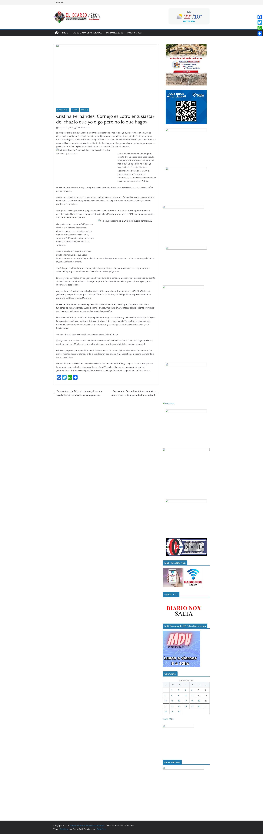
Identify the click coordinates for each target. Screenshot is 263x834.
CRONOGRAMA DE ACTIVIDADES (87, 32)
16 (179, 700)
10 (186, 695)
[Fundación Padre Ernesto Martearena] (56, 32)
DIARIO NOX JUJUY (114, 32)
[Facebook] (259, 17)
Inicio (65, 32)
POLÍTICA (75, 110)
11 (192, 695)
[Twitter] (259, 22)
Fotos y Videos (135, 32)
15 (172, 700)
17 (186, 700)
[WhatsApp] (259, 28)
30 (179, 711)
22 (172, 706)
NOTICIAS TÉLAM (62, 110)
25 (192, 706)
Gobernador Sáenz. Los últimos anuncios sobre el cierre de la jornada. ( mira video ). (133, 393)
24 (186, 706)
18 (192, 700)
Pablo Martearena (83, 128)
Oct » (171, 719)
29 (172, 711)
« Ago (165, 719)
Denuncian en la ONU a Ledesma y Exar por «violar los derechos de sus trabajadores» (79, 393)
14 (166, 700)
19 (199, 700)
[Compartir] (259, 33)
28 (166, 711)
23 (179, 706)
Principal (84, 110)
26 (199, 706)
